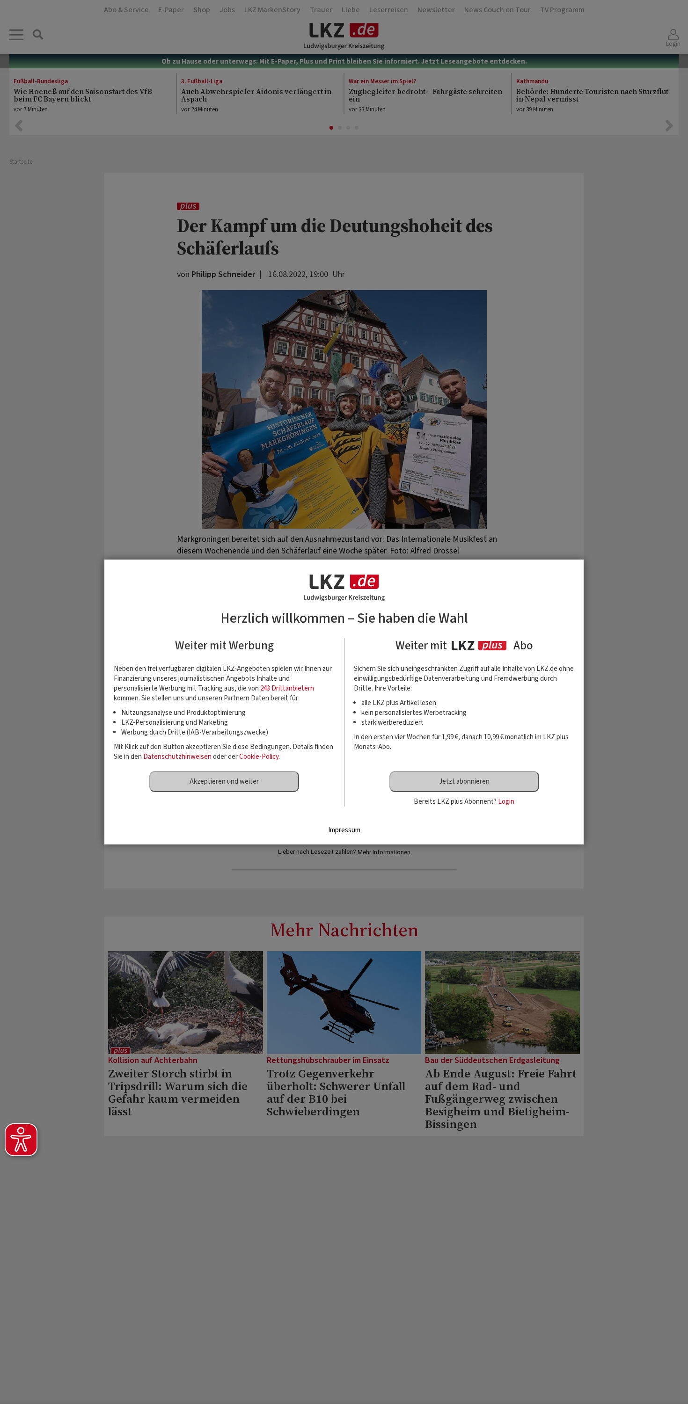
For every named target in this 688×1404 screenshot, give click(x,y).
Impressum (344, 830)
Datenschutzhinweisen (177, 757)
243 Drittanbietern (287, 688)
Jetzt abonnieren (464, 781)
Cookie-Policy (258, 757)
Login (506, 802)
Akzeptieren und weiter (224, 781)
